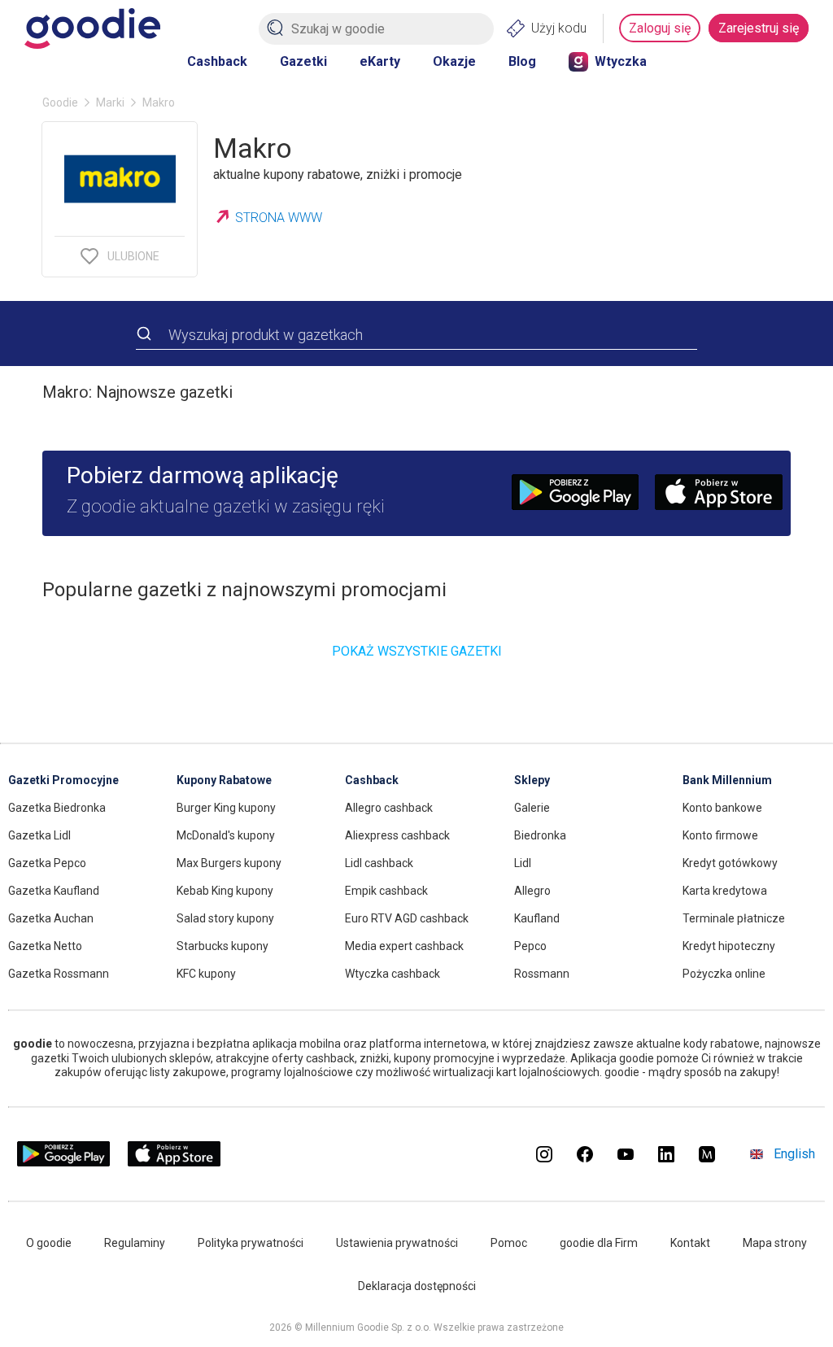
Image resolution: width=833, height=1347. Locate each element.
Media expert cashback (404, 945)
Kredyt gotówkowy (730, 863)
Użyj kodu (559, 28)
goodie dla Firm (599, 1242)
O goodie (49, 1242)
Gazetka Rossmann (58, 973)
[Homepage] (92, 28)
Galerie (532, 807)
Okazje (454, 61)
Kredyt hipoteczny (729, 945)
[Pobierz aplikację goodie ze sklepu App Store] (174, 1162)
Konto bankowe (722, 807)
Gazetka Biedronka (57, 807)
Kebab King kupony (225, 890)
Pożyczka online (724, 973)
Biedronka (540, 835)
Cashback (217, 61)
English (794, 1154)
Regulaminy (134, 1242)
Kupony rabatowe (224, 780)
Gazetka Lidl (39, 835)
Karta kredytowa (725, 890)
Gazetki (303, 61)
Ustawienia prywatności (397, 1242)
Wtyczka (621, 61)
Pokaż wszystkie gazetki (417, 651)
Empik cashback (386, 890)
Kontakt (690, 1242)
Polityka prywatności (250, 1242)
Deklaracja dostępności (417, 1286)
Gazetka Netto (45, 945)
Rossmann (541, 973)
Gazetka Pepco (47, 863)
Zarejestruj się (758, 28)
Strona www (278, 217)
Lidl (522, 863)
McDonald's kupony (226, 835)
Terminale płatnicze (734, 918)
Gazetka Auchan (51, 918)
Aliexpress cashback (397, 835)
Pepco (530, 945)
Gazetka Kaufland (53, 890)
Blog (522, 61)
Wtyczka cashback (392, 973)
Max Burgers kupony (229, 863)
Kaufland (537, 918)
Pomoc (509, 1242)
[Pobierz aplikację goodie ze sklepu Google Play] (63, 1162)
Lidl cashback (379, 863)
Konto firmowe (720, 835)
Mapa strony (775, 1242)
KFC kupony (206, 973)
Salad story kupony (225, 918)
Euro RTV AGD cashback (407, 918)
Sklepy (532, 780)
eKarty (380, 61)
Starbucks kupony (222, 945)
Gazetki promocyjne (63, 780)
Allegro (532, 890)
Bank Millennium (727, 780)
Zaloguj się (660, 28)
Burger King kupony (226, 807)
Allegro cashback (389, 807)
